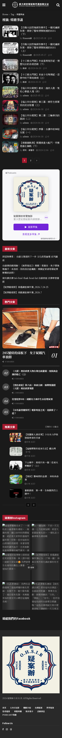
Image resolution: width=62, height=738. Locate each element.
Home (5, 14)
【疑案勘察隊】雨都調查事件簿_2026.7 (22, 292)
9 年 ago (30, 455)
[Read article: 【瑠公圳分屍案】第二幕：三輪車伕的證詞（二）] (10, 119)
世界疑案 (50, 707)
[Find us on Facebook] (3, 729)
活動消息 (41, 711)
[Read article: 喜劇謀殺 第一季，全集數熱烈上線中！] (16, 493)
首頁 (4, 707)
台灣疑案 (38, 707)
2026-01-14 (35, 82)
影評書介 (29, 711)
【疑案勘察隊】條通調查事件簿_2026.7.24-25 (25, 287)
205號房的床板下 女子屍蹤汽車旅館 (23, 354)
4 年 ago (30, 497)
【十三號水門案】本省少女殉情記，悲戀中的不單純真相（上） (40, 76)
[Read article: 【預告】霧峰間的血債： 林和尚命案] (16, 479)
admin (26, 95)
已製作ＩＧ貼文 (52, 426)
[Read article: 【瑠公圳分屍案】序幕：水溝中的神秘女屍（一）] (10, 133)
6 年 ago (30, 483)
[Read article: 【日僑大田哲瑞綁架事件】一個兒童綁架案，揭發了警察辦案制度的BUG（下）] (10, 31)
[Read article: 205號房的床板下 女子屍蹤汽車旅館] (31, 328)
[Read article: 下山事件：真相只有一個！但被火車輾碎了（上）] (16, 465)
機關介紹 (27, 707)
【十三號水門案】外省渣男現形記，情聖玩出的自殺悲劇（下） (40, 62)
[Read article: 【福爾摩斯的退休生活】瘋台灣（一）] (16, 451)
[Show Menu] (3, 4)
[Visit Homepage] (31, 5)
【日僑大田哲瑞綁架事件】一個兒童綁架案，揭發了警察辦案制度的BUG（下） (40, 31)
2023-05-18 (40, 38)
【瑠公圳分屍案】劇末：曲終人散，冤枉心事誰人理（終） (40, 89)
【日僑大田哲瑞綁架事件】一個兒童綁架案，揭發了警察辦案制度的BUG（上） (40, 47)
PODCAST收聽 (9, 714)
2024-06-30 (37, 109)
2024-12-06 (43, 150)
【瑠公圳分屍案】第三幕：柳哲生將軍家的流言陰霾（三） (40, 103)
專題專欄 (18, 711)
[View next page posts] (33, 505)
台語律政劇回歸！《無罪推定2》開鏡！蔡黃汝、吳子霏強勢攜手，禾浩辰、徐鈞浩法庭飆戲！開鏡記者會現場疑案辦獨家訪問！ (30, 269)
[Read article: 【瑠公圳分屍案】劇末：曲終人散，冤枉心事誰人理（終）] (10, 92)
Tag (12, 14)
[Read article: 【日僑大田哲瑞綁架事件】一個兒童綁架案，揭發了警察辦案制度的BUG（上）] (10, 48)
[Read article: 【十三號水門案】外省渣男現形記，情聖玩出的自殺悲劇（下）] (10, 64)
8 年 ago (30, 441)
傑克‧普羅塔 (28, 150)
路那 (25, 68)
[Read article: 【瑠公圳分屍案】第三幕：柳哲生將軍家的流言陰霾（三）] (10, 105)
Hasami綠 (27, 38)
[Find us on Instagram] (7, 729)
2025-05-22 (37, 95)
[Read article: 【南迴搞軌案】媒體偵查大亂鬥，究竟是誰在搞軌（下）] (10, 146)
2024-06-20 (35, 68)
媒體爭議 (20, 14)
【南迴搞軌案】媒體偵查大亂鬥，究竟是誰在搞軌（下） (40, 144)
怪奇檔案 (6, 711)
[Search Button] (58, 4)
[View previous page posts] (28, 505)
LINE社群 (14, 707)
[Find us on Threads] (11, 729)
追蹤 (32, 567)
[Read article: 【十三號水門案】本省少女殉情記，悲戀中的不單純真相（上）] (10, 78)
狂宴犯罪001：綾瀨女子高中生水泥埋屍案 (32, 399)
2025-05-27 (40, 55)
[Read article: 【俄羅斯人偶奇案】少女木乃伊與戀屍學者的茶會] (16, 437)
